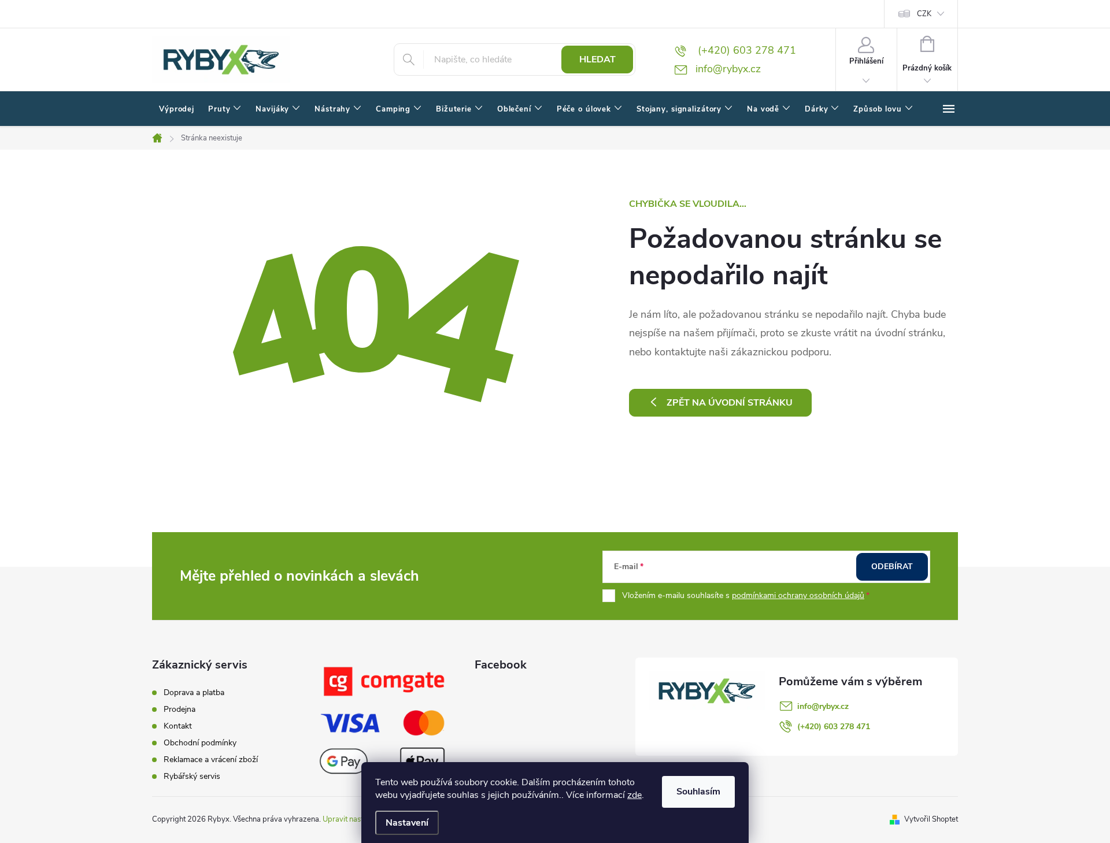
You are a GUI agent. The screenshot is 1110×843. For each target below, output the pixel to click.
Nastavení (407, 822)
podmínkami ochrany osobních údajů (798, 595)
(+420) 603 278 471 (833, 726)
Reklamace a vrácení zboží (211, 759)
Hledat (597, 59)
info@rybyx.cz (823, 706)
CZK (924, 14)
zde (634, 795)
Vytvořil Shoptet (931, 819)
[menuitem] (176, 109)
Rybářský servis (192, 776)
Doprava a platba (194, 692)
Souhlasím (698, 791)
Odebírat (892, 566)
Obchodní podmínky (200, 742)
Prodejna (179, 709)
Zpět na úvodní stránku (730, 402)
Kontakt (178, 726)
